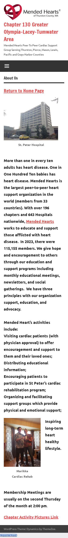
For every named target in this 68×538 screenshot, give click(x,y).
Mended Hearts (40, 221)
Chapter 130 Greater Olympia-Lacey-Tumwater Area (31, 32)
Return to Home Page (24, 91)
